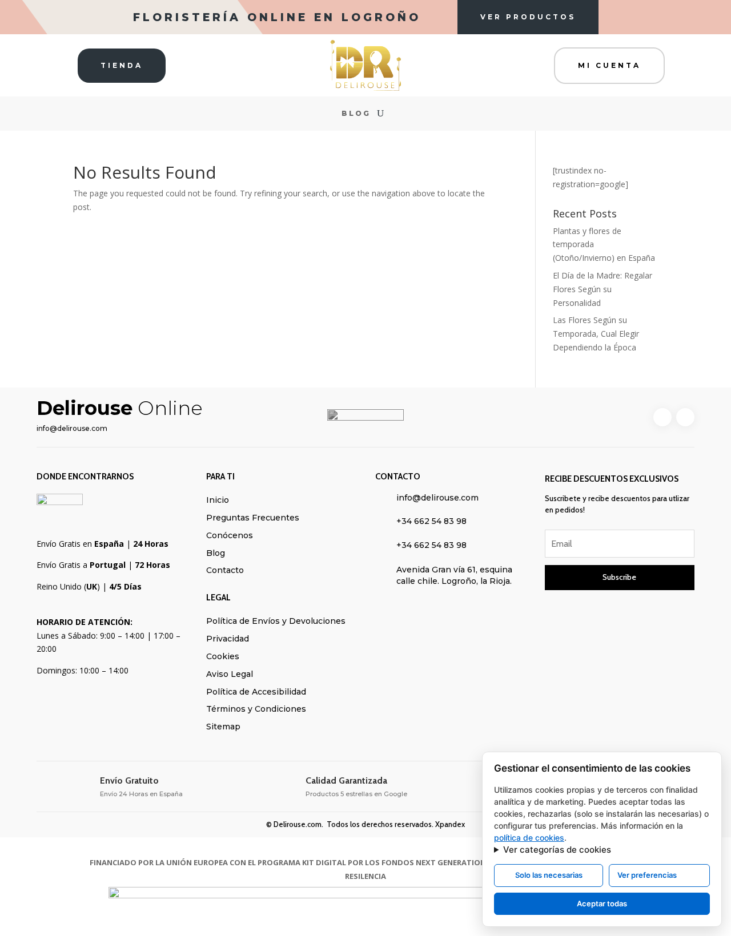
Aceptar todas (602, 903)
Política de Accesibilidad (256, 692)
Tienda (122, 65)
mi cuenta (609, 65)
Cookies (222, 656)
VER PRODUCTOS (528, 17)
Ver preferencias (647, 874)
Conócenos (229, 535)
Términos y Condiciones (256, 709)
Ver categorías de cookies (557, 849)
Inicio (217, 500)
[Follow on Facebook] (662, 417)
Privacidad (227, 639)
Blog (356, 114)
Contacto (225, 570)
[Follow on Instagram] (685, 417)
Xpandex (450, 824)
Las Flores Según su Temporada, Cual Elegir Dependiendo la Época (596, 333)
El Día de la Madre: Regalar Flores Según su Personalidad (602, 289)
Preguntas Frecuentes (252, 518)
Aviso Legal (229, 674)
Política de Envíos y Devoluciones (276, 621)
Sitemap (223, 726)
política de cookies (529, 837)
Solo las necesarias (549, 874)
